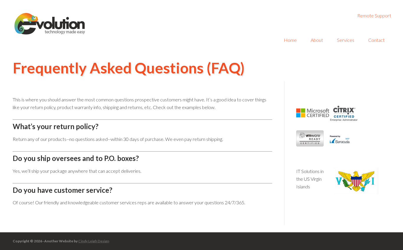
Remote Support (374, 15)
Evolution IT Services (65, 23)
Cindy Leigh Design (93, 241)
